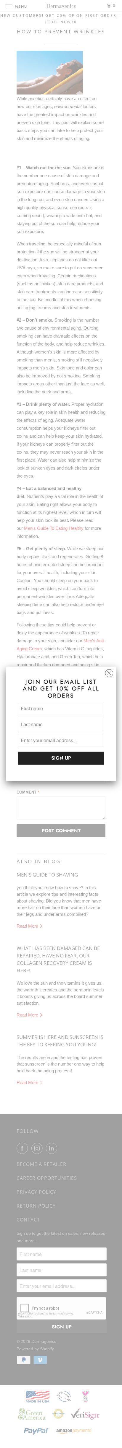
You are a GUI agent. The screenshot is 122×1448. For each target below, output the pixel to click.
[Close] (109, 672)
